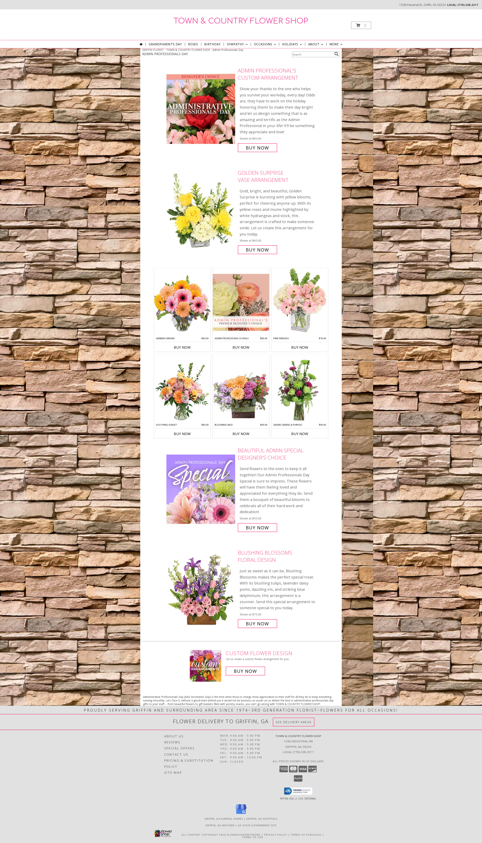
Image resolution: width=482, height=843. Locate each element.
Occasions (263, 44)
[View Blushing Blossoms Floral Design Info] (201, 588)
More (334, 44)
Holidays (290, 44)
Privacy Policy (275, 834)
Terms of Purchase (306, 834)
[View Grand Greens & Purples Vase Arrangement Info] (300, 388)
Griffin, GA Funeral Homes (223, 818)
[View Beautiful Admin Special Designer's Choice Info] (201, 489)
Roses (193, 44)
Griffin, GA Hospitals (262, 818)
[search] (336, 54)
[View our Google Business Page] (241, 814)
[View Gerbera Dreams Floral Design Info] (182, 302)
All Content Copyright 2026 (204, 834)
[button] (361, 25)
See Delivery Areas (294, 722)
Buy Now (257, 148)
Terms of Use (252, 837)
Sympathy (235, 44)
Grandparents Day (165, 44)
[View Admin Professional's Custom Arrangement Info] (201, 109)
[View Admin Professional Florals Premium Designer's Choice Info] (241, 302)
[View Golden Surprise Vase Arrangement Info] (201, 211)
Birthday (212, 44)
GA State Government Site (257, 825)
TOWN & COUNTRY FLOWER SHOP (240, 21)
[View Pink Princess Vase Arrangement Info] (300, 302)
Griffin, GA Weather (220, 825)
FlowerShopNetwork (244, 834)
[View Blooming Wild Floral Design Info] (241, 388)
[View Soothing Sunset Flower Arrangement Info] (182, 388)
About (314, 44)
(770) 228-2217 (468, 5)
